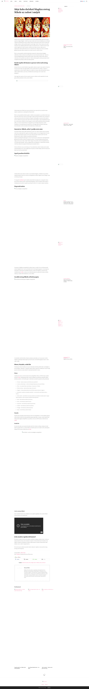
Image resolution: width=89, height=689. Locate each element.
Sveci (40, 562)
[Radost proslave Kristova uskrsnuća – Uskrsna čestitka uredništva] (61, 280)
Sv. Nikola (37, 562)
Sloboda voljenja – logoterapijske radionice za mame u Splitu (68, 125)
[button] (19, 559)
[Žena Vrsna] (6, 1)
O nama (42, 684)
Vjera (11, 1)
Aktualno (65, 278)
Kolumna (37, 1)
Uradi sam (43, 562)
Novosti (65, 200)
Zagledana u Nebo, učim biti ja (68, 359)
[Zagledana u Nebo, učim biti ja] (61, 358)
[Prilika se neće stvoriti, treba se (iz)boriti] (61, 46)
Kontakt (46, 684)
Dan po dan (25, 1)
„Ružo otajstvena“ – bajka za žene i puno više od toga (47, 668)
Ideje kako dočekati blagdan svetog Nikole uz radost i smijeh (32, 11)
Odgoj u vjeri (33, 562)
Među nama (31, 1)
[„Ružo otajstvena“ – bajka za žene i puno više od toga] (48, 627)
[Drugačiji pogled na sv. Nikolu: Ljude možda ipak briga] (20, 627)
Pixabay (18, 554)
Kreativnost (24, 562)
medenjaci (22, 179)
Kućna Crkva (28, 562)
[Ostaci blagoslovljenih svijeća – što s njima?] (34, 627)
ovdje (22, 272)
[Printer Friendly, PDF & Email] (17, 557)
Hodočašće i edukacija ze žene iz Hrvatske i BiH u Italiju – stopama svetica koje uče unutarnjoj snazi (68, 202)
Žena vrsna (23, 552)
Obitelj (20, 1)
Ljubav (15, 1)
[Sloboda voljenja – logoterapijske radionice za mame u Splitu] (61, 124)
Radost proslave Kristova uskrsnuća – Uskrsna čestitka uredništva (68, 280)
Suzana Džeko (27, 567)
